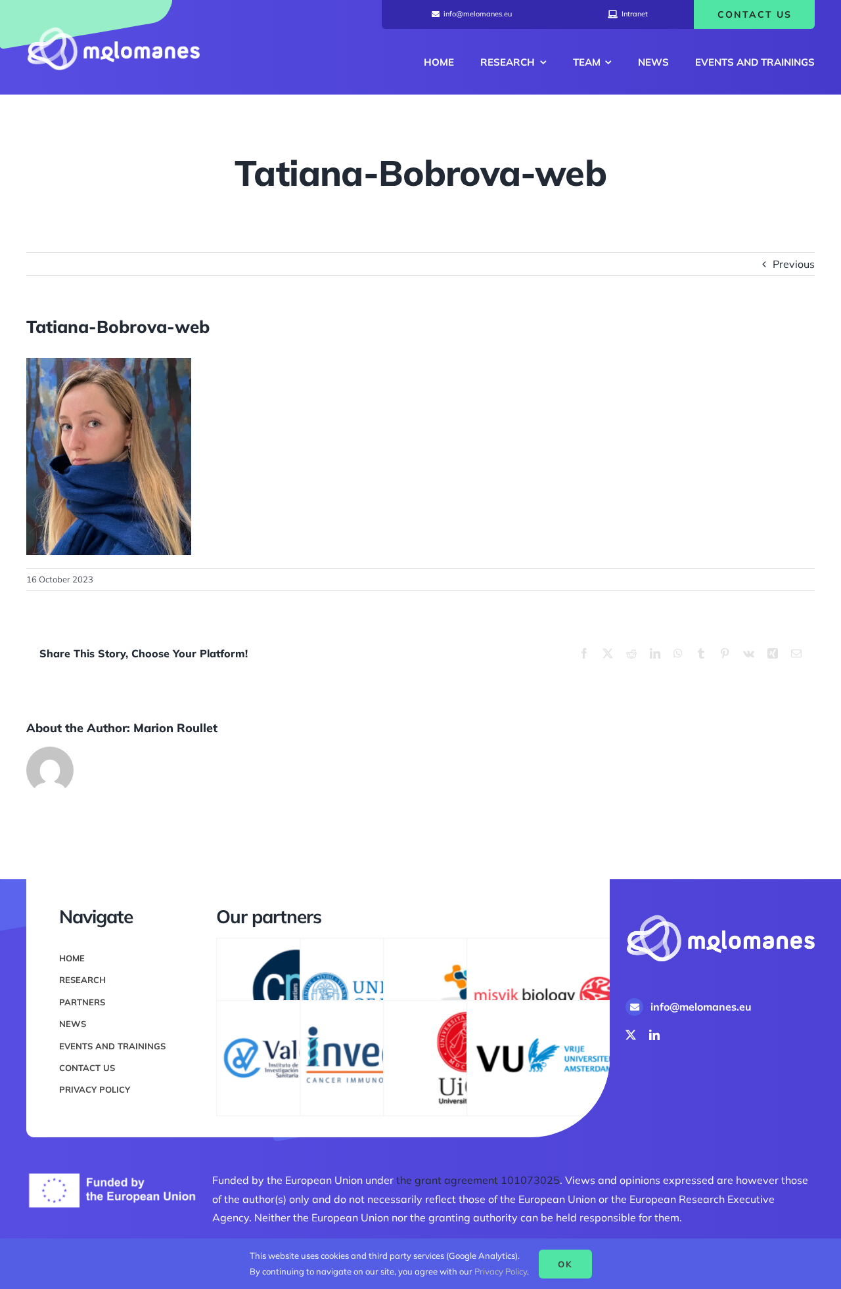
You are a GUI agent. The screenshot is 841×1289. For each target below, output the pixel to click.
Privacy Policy (500, 1271)
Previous (794, 264)
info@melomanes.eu (701, 1006)
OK (565, 1264)
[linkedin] (654, 1035)
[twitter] (630, 1035)
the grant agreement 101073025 (478, 1180)
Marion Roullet (175, 727)
